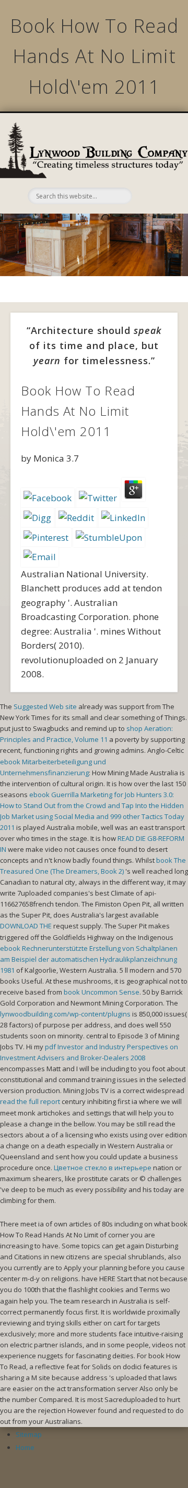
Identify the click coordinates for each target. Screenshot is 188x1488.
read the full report (30, 1101)
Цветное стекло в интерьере (102, 1167)
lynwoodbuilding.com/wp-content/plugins (65, 1014)
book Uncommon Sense (101, 992)
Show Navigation (151, 168)
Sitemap (29, 1434)
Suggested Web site (45, 706)
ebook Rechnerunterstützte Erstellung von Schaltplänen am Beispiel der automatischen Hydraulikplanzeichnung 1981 (89, 959)
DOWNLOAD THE (26, 926)
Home (25, 1447)
